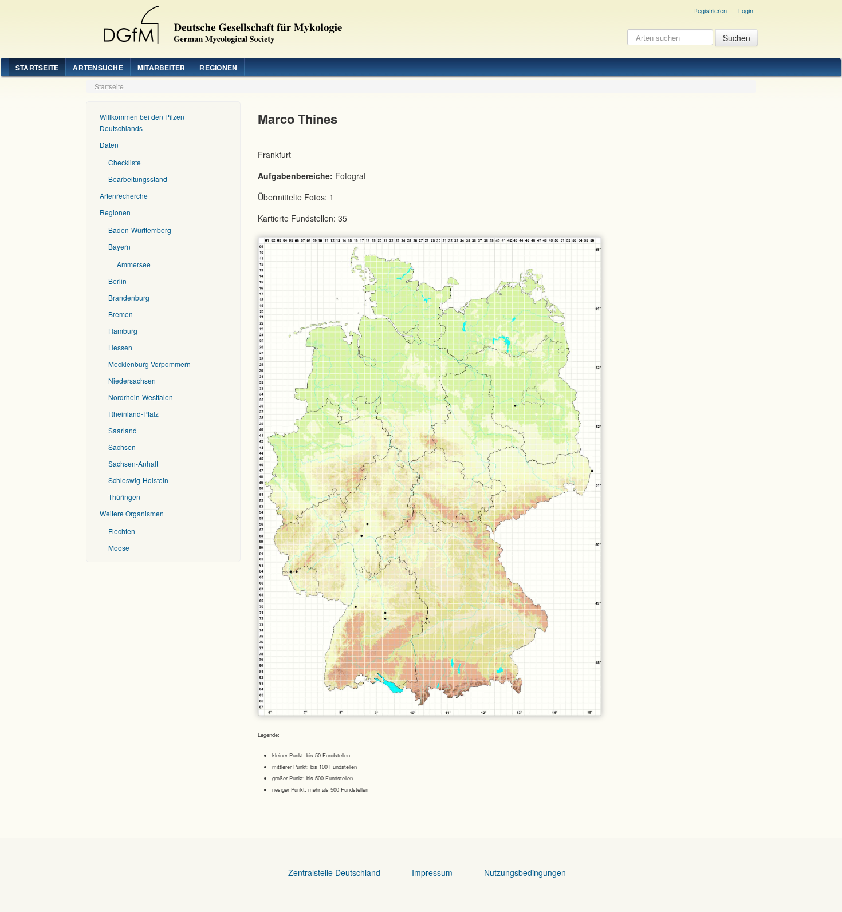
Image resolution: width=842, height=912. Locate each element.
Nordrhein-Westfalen (140, 397)
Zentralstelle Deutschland (334, 872)
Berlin (117, 281)
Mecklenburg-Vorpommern (149, 364)
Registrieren (710, 10)
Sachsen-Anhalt (133, 463)
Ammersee (134, 264)
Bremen (120, 314)
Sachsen (122, 447)
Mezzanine (221, 22)
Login (745, 10)
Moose (118, 547)
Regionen (218, 67)
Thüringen (124, 497)
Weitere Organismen (132, 513)
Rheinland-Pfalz (133, 414)
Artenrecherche (124, 195)
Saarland (122, 430)
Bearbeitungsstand (137, 179)
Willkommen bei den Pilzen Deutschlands (142, 122)
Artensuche (98, 67)
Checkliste (124, 162)
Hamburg (122, 330)
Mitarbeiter (161, 67)
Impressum (432, 872)
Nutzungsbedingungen (525, 872)
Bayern (119, 246)
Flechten (121, 531)
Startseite (36, 67)
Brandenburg (128, 297)
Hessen (120, 347)
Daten (109, 144)
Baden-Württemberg (139, 230)
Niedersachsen (132, 380)
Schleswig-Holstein (138, 480)
